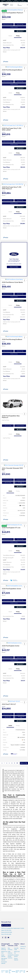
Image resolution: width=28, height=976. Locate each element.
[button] (24, 68)
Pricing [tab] (17, 35)
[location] (27, 1)
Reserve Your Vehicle (14, 266)
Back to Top (24, 763)
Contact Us (7, 925)
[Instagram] (5, 937)
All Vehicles (10, 944)
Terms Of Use (10, 971)
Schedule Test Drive (14, 27)
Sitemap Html (17, 971)
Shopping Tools (4, 944)
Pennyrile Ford (3, 971)
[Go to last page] (17, 763)
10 (12, 763)
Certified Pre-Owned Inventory (11, 956)
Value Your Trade (20, 24)
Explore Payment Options (8, 24)
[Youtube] (8, 937)
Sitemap (13, 971)
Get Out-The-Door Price (21, 482)
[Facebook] (2, 937)
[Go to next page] (14, 763)
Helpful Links (16, 944)
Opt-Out (24, 971)
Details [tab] (10, 35)
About (22, 944)
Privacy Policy (6, 971)
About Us (22, 948)
